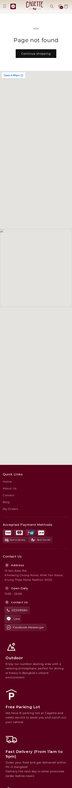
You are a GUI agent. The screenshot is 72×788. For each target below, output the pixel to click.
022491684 (20, 610)
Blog (6, 502)
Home (7, 481)
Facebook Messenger (28, 627)
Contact (8, 495)
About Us (9, 488)
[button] (5, 6)
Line (16, 619)
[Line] (13, 6)
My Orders (10, 509)
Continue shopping (36, 53)
